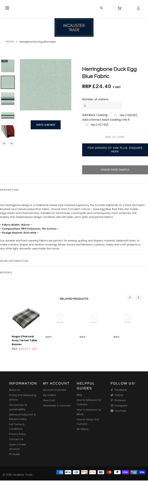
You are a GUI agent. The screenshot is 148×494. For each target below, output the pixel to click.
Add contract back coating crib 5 (106, 120)
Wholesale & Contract (57, 405)
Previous (4, 143)
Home (9, 41)
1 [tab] (72, 355)
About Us (14, 390)
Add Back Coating (94, 115)
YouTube (120, 411)
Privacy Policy (17, 434)
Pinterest (120, 400)
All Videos (82, 429)
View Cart (49, 400)
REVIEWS (6, 272)
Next (11, 143)
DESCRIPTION (9, 190)
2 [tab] (76, 355)
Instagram (121, 405)
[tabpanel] (23, 331)
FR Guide (14, 454)
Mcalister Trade (22, 475)
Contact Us (16, 439)
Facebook (120, 390)
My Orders (49, 395)
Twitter (118, 395)
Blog (79, 395)
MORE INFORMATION (14, 261)
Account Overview (54, 390)
